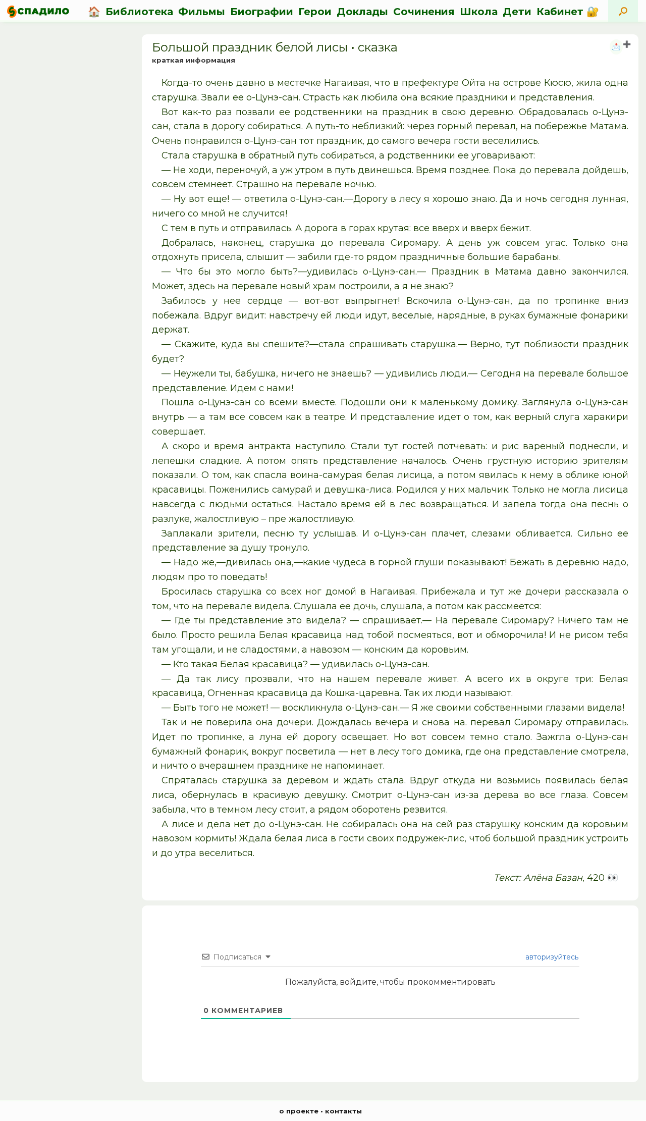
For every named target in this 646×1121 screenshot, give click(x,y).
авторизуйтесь (550, 957)
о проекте (298, 1111)
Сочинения (424, 12)
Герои (315, 12)
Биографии (261, 12)
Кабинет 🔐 (567, 12)
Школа (479, 12)
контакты (343, 1111)
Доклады (362, 12)
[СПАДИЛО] (38, 11)
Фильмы (201, 12)
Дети (517, 12)
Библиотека (139, 12)
